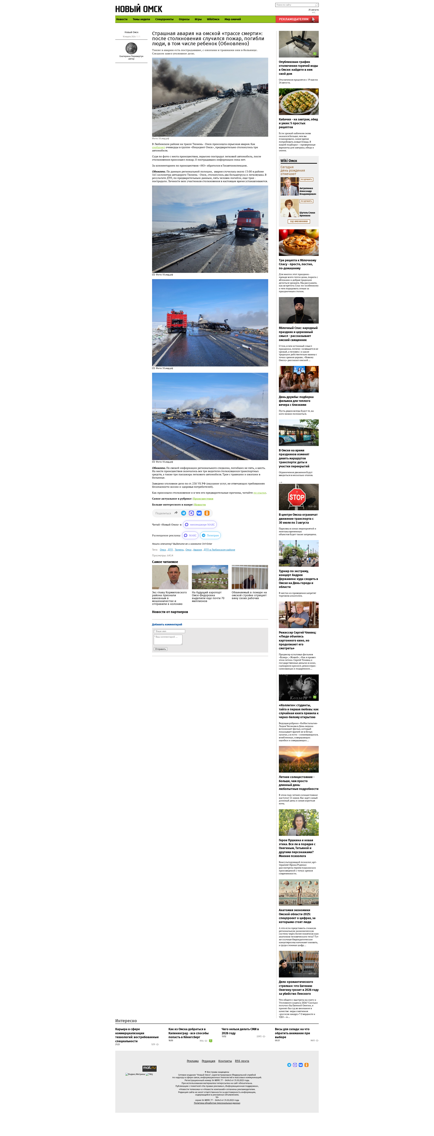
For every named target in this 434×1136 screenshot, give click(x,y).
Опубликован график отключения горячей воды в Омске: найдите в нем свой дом (298, 68)
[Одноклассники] (306, 1065)
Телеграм (213, 535)
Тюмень (179, 549)
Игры (198, 19)
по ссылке (259, 492)
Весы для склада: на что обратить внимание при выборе (292, 1033)
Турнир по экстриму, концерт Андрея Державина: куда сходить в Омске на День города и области (298, 579)
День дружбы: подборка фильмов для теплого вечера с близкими (296, 401)
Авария (197, 549)
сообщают (158, 147)
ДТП (170, 549)
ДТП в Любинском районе (219, 549)
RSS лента (242, 1061)
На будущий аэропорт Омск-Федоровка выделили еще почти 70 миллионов (208, 597)
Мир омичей (233, 19)
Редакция (208, 1061)
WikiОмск (213, 19)
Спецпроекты (164, 19)
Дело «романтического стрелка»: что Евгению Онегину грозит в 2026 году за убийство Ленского (299, 988)
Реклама (193, 1061)
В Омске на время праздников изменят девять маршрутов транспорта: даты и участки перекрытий (294, 458)
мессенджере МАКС (202, 524)
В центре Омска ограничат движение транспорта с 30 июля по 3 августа (298, 519)
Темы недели (141, 19)
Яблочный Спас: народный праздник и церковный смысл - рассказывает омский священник (298, 334)
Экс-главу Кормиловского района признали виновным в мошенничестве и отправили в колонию (169, 598)
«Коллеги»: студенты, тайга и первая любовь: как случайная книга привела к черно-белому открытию (299, 711)
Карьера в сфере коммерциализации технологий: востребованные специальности (137, 1035)
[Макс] (295, 1065)
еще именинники (299, 221)
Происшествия (203, 498)
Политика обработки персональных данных (217, 1103)
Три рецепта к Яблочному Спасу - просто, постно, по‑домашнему (297, 264)
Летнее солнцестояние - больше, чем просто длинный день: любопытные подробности (299, 783)
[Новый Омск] (139, 7)
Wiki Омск (289, 161)
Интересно (126, 1020)
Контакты (225, 1061)
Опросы (184, 19)
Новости (121, 19)
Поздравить (306, 179)
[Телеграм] (289, 1065)
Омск (163, 549)
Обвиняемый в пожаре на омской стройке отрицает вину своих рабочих (249, 595)
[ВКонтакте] (301, 1065)
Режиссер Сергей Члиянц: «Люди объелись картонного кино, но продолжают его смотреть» (297, 640)
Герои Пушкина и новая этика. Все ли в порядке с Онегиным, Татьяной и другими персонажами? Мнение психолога (297, 848)
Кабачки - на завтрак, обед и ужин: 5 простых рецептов (298, 123)
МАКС (192, 535)
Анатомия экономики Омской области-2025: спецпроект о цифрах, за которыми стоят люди (297, 916)
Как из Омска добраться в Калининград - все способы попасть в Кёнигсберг (189, 1033)
